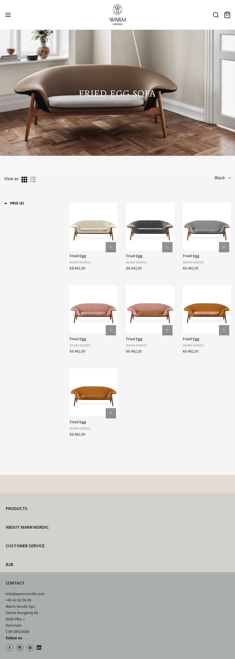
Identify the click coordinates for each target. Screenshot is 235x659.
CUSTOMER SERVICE (25, 545)
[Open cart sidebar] (227, 15)
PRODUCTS (17, 508)
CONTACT (15, 583)
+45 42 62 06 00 (18, 600)
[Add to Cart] (111, 247)
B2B (9, 564)
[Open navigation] (8, 15)
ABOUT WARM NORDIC (27, 527)
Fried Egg (78, 255)
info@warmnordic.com (25, 594)
